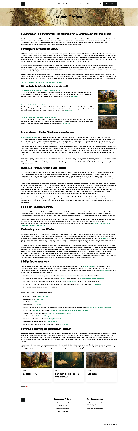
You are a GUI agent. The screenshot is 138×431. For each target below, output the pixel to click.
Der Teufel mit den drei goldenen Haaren (58, 313)
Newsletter (110, 4)
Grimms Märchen (63, 4)
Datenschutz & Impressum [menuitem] (95, 408)
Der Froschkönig (72, 276)
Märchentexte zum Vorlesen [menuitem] (65, 403)
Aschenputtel (40, 316)
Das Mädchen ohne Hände (103, 307)
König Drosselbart (55, 319)
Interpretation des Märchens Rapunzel (92, 278)
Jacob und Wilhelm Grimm (29, 137)
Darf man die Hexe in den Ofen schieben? (67, 375)
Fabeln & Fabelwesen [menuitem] (62, 411)
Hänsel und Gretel (42, 296)
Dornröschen (98, 284)
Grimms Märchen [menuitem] (61, 406)
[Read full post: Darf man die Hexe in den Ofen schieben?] (69, 360)
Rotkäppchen (64, 324)
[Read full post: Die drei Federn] (36, 360)
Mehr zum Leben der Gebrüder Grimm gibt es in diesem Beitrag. (41, 82)
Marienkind (90, 307)
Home (53, 4)
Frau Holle (40, 299)
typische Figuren (104, 270)
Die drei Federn (30, 374)
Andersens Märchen (78, 4)
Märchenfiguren (105, 238)
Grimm (24, 370)
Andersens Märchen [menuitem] (62, 408)
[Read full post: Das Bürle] (101, 360)
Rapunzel (62, 278)
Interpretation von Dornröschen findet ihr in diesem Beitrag (69, 310)
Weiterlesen (74, 96)
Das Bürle (92, 374)
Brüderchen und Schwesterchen (45, 302)
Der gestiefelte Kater (52, 316)
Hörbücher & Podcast (94, 4)
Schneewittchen (71, 281)
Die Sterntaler (37, 305)
